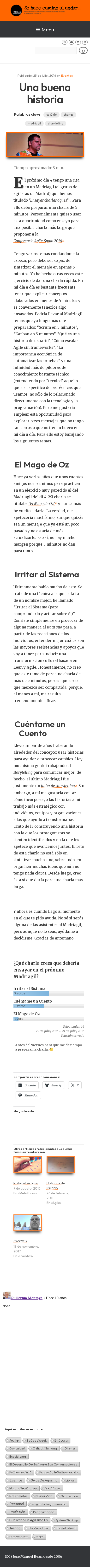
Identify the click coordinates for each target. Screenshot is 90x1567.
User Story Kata (18, 1536)
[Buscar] (83, 50)
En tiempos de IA (20, 1472)
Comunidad (17, 1448)
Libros (70, 1480)
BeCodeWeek (37, 1440)
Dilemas (70, 1448)
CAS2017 (20, 1241)
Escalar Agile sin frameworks (58, 1472)
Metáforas (52, 1488)
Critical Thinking (45, 1448)
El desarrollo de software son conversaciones (43, 1464)
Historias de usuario (56, 1185)
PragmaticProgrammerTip (49, 1504)
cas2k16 (51, 114)
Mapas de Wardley (23, 1488)
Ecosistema (17, 1456)
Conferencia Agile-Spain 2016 (37, 241)
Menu (48, 29)
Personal (16, 1503)
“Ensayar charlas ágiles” (48, 200)
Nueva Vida (44, 1496)
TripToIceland (66, 1528)
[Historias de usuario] (61, 1166)
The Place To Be (38, 1528)
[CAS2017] (27, 1224)
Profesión (17, 1511)
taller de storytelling (58, 786)
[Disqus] (45, 1349)
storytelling (55, 123)
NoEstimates (18, 1496)
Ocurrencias (69, 1496)
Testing (14, 1528)
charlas (68, 114)
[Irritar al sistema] (27, 1166)
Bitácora (61, 1440)
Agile (14, 1440)
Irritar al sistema (25, 1183)
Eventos (67, 75)
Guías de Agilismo (44, 1480)
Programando (43, 1512)
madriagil (34, 123)
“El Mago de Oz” (42, 503)
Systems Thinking (67, 1520)
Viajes (39, 1536)
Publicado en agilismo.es (28, 1520)
